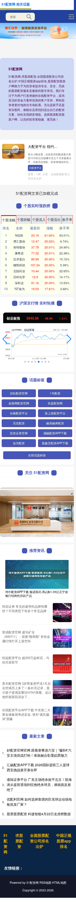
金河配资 (19, 443)
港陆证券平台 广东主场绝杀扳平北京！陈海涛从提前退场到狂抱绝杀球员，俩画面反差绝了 (39, 784)
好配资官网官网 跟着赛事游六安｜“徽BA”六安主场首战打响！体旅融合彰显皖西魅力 (39, 753)
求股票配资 (19, 841)
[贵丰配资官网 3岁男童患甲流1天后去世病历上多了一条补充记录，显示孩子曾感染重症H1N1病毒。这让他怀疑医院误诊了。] (62, 690)
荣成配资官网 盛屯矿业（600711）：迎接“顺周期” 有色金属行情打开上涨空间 (26, 636)
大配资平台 (35, 168)
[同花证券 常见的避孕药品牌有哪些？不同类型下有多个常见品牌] (62, 612)
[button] (5, 339)
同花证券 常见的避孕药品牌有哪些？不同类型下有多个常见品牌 (24, 608)
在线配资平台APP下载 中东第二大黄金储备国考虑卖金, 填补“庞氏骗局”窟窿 (26, 714)
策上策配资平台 (55, 413)
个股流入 (39, 219)
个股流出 (54, 219)
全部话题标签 (37, 455)
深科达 (19, 283)
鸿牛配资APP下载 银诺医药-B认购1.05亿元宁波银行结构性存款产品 (36, 594)
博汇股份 (19, 241)
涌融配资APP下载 (55, 433)
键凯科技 (19, 265)
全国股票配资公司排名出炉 (39, 841)
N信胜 (19, 235)
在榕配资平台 (19, 413)
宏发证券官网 (19, 433)
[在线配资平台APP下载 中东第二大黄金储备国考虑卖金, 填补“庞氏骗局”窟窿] (62, 716)
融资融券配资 (55, 423)
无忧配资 (19, 423)
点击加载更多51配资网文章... (37, 193)
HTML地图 (59, 882)
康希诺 (19, 253)
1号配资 (55, 393)
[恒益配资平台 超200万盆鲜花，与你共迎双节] (62, 663)
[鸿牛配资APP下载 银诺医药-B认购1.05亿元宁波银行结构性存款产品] (37, 574)
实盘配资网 (55, 403)
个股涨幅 (8, 219)
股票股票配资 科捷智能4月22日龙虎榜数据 (39, 813)
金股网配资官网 (18, 403)
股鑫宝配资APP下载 (55, 443)
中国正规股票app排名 (63, 841)
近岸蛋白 (19, 259)
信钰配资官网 (19, 393)
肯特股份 (19, 247)
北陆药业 (19, 271)
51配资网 (5, 844)
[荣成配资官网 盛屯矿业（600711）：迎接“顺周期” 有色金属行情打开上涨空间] (62, 638)
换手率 (67, 219)
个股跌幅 (23, 219)
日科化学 (19, 277)
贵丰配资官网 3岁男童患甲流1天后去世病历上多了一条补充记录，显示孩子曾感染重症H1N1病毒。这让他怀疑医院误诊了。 (26, 690)
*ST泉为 (19, 289)
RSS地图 (45, 882)
